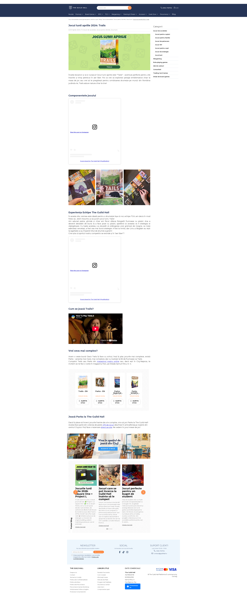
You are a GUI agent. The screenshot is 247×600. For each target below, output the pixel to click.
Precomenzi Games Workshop (79, 587)
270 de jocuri (108, 425)
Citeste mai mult (80, 527)
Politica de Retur (75, 582)
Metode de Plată (102, 579)
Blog (174, 14)
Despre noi (73, 572)
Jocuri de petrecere (162, 41)
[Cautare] (130, 8)
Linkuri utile (103, 568)
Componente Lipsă (103, 589)
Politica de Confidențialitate (79, 579)
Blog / (100, 19)
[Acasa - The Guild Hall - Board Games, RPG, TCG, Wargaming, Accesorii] (78, 7)
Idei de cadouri (158, 66)
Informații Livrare (102, 577)
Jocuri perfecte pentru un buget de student (132, 492)
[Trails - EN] (83, 382)
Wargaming (157, 59)
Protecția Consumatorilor (78, 592)
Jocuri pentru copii (162, 48)
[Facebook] (119, 552)
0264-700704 (160, 551)
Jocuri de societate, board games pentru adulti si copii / (84, 19)
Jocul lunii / (129, 19)
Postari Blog (71, 523)
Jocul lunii (114, 30)
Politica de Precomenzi (77, 584)
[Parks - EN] (100, 382)
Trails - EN (83, 391)
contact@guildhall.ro (160, 553)
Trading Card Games (160, 73)
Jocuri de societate (89, 30)
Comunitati (157, 69)
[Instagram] (127, 552)
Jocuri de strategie (161, 52)
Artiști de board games (161, 77)
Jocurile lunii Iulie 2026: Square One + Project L (84, 492)
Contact (72, 575)
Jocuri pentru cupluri (162, 34)
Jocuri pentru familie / (120, 19)
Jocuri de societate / (108, 19)
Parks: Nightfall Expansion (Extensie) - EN (117, 392)
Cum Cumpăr (101, 575)
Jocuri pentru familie (103, 30)
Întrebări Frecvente (103, 572)
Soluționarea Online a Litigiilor (79, 589)
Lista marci (100, 587)
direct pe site (106, 427)
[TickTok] (123, 552)
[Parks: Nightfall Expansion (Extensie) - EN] (117, 382)
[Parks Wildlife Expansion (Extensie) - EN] (134, 382)
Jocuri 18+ (158, 45)
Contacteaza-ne (134, 586)
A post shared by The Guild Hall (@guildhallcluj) (94, 161)
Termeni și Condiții (75, 577)
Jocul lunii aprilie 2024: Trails (141, 19)
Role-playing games (160, 62)
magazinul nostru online (108, 361)
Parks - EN (100, 391)
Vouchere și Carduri (103, 584)
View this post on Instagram (79, 132)
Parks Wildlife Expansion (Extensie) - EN (134, 392)
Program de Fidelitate (104, 582)
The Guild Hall (76, 568)
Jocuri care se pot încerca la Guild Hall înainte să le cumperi (107, 494)
